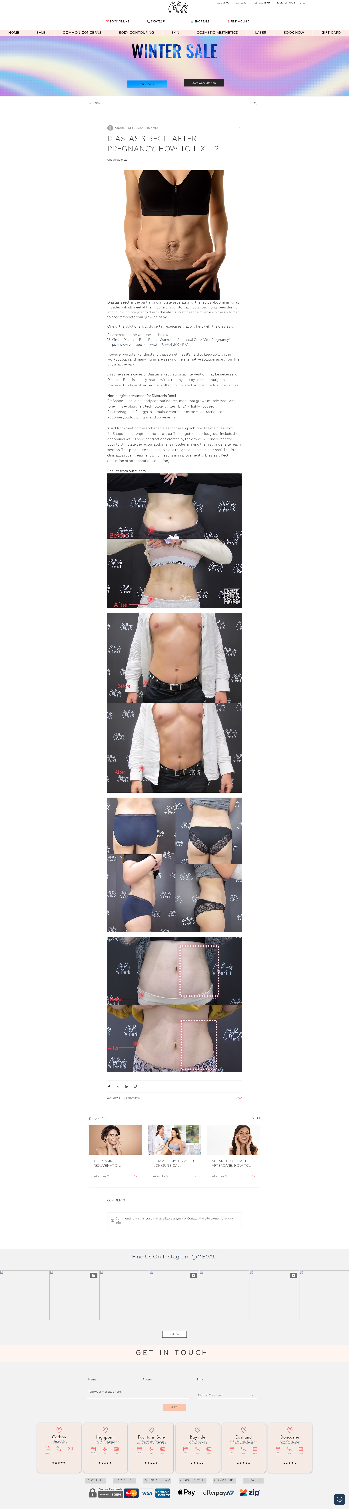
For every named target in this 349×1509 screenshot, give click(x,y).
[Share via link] (135, 1086)
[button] (238, 21)
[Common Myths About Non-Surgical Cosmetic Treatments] (174, 1140)
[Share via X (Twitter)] (118, 1086)
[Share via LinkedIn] (127, 1086)
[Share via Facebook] (109, 1086)
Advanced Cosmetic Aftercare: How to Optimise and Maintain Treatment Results (233, 1163)
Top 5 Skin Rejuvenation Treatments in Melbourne (107, 1163)
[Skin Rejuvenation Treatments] (115, 1140)
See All (256, 1118)
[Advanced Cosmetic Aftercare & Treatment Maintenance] (233, 1140)
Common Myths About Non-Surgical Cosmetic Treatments (174, 1163)
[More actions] (239, 128)
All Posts (94, 103)
